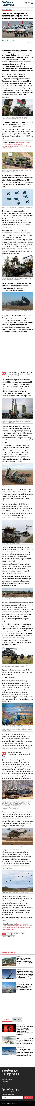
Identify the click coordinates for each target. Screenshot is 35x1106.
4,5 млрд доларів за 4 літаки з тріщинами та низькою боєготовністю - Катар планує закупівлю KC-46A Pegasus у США (24, 1052)
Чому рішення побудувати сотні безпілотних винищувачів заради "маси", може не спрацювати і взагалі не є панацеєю (24, 1030)
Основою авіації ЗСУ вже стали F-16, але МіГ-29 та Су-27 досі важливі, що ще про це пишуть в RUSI (24, 987)
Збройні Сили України (8, 936)
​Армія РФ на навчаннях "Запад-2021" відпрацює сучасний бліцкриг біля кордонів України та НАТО (24, 961)
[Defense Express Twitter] (12, 1090)
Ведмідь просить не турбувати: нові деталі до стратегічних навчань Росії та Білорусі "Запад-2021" (17, 145)
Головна (3, 9)
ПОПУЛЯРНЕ (17, 1019)
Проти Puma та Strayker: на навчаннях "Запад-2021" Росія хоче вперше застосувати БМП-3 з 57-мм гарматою (17, 926)
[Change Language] (26, 3)
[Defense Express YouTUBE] (8, 1090)
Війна (9, 933)
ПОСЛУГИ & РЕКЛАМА (7, 1079)
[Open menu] (32, 3)
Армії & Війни (9, 9)
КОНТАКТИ (4, 1084)
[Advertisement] (17, 351)
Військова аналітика (18, 933)
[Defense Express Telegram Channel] (17, 1090)
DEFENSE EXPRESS (8, 40)
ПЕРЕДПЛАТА (5, 1081)
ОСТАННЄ (7, 1019)
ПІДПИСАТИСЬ (28, 1097)
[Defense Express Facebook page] (4, 1090)
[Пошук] (29, 3)
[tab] (7, 1019)
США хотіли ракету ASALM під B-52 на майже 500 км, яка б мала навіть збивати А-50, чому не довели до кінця (24, 1042)
